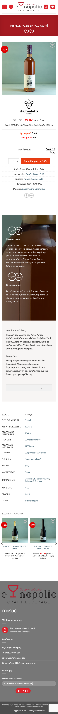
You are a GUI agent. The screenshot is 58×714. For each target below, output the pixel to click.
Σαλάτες (28, 481)
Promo (34, 178)
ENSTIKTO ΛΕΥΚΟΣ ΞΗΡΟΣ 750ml (14, 547)
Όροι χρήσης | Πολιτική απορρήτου (19, 663)
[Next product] (26, 31)
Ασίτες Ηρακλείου (32, 439)
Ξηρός (29, 174)
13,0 (27, 487)
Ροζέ (42, 174)
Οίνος (35, 174)
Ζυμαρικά (29, 478)
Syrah (27, 459)
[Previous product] (32, 31)
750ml (28, 420)
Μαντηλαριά (36, 459)
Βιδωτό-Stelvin (31, 500)
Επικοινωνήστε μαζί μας (13, 657)
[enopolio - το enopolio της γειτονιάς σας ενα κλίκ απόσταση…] (29, 6)
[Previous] (2, 549)
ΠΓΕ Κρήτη (29, 446)
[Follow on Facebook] (4, 611)
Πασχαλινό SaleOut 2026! (22, 628)
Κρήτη (28, 433)
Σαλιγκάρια (37, 481)
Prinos (27, 178)
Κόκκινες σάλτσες (41, 478)
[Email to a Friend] (31, 195)
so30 (41, 178)
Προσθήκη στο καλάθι (35, 161)
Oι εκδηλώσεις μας (11, 652)
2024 (27, 494)
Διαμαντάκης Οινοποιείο (33, 188)
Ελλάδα (28, 426)
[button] (4, 7)
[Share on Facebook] (26, 195)
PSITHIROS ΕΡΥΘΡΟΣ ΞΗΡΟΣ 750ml (43, 547)
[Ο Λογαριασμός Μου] (46, 7)
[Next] (55, 549)
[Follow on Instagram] (9, 611)
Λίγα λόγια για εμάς (11, 647)
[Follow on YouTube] (14, 611)
